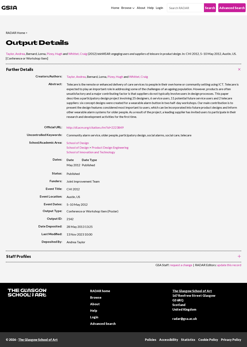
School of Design (78, 143)
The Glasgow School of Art (192, 291)
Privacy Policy (231, 339)
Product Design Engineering (110, 147)
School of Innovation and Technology (91, 152)
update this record (229, 265)
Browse (126, 7)
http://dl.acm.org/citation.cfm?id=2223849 (95, 127)
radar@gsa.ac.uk (184, 318)
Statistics (188, 339)
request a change (181, 265)
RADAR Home (15, 32)
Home (115, 7)
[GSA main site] (9, 8)
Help (150, 7)
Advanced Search (232, 8)
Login (159, 7)
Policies (150, 339)
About (141, 7)
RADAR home (100, 291)
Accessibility (168, 339)
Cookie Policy (208, 339)
